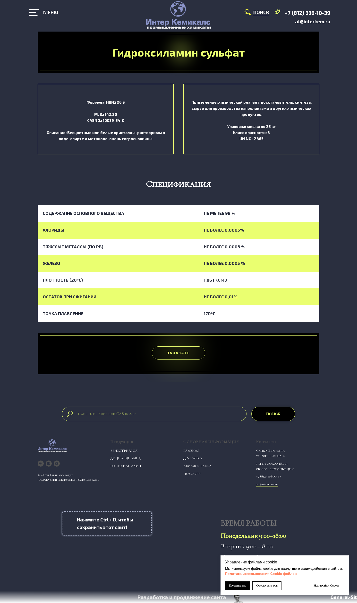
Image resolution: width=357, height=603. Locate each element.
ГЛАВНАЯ (191, 451)
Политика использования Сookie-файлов (261, 574)
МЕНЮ (50, 12)
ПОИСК (261, 12)
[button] (178, 353)
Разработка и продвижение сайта (181, 597)
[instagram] (49, 464)
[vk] (41, 464)
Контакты (266, 441)
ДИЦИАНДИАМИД (125, 458)
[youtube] (57, 464)
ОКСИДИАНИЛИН (125, 466)
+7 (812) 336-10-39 (307, 12)
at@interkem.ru (312, 21)
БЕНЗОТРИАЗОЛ (124, 451)
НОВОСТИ (192, 474)
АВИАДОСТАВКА (197, 466)
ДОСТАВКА (192, 458)
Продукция (121, 441)
